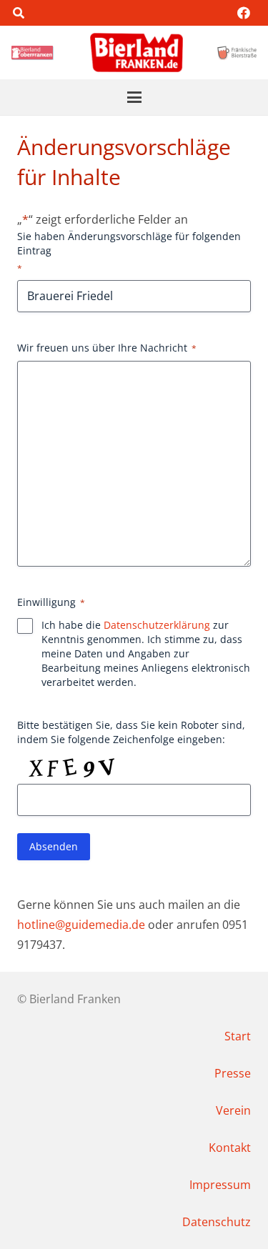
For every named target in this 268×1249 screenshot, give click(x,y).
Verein (233, 1110)
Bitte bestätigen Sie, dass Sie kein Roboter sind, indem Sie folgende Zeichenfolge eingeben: (131, 732)
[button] (18, 13)
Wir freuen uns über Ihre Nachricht (107, 347)
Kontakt (230, 1147)
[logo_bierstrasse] (237, 53)
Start (237, 1036)
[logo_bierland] (33, 53)
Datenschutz (216, 1222)
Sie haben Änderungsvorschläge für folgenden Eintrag (129, 251)
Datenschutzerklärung (157, 625)
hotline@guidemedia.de (81, 924)
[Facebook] (244, 13)
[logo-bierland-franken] (136, 52)
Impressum (220, 1185)
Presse (232, 1073)
